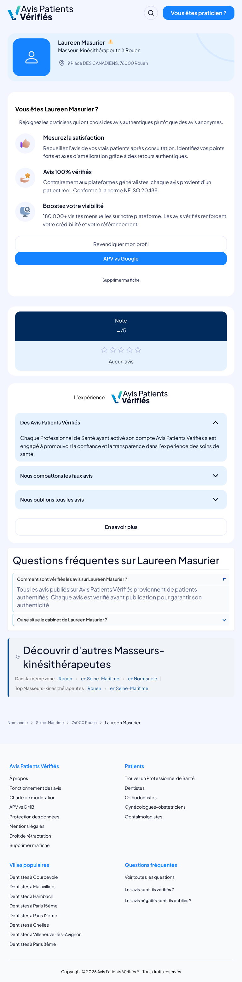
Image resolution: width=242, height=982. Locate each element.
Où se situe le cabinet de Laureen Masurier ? (62, 619)
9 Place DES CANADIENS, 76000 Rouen (107, 63)
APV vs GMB (21, 807)
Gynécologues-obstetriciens (155, 807)
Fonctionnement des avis (35, 788)
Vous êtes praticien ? (199, 12)
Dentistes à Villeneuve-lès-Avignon (45, 934)
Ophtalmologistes (143, 816)
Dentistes (135, 788)
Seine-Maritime (50, 722)
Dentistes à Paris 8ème (32, 944)
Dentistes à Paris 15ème (33, 905)
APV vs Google (121, 258)
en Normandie (142, 678)
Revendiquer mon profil (121, 244)
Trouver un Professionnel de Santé (160, 778)
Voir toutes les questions (150, 877)
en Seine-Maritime (100, 678)
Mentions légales (26, 826)
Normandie (18, 722)
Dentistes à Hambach (31, 896)
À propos (18, 778)
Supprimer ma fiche (121, 280)
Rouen (65, 678)
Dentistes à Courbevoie (33, 877)
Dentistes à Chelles (29, 925)
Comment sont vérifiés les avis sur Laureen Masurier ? (72, 579)
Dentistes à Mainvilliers (32, 886)
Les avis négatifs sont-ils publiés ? (158, 900)
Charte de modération (32, 797)
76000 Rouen (84, 722)
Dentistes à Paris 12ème (33, 915)
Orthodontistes (141, 797)
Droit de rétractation (30, 836)
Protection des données (34, 816)
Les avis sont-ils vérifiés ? (149, 889)
